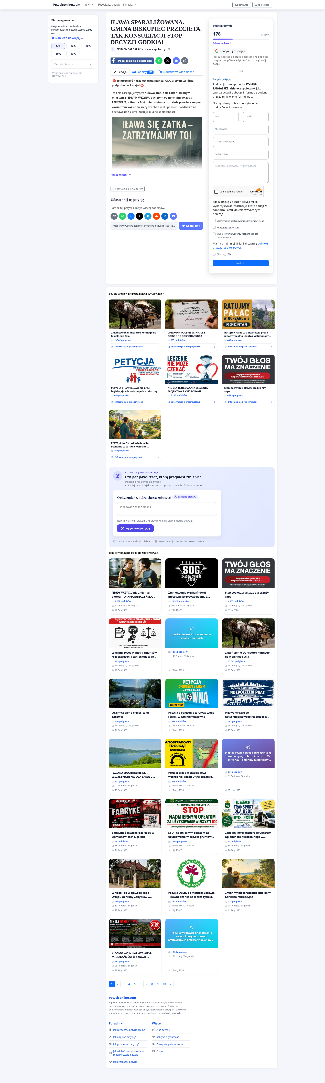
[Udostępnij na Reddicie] (156, 216)
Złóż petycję (262, 4)
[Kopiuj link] (184, 60)
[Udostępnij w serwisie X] (167, 60)
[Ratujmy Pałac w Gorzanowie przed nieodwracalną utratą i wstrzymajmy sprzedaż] (248, 325)
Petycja (122, 72)
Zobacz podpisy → (222, 42)
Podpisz (241, 263)
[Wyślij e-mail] (176, 60)
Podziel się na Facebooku (135, 61)
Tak (219, 254)
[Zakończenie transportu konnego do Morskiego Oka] (135, 325)
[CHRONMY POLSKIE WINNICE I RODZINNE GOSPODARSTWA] (191, 325)
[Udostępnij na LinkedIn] (164, 216)
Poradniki (116, 1023)
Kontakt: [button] (128, 4)
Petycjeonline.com (66, 4)
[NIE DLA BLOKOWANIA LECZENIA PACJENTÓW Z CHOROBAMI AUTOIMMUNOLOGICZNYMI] (191, 380)
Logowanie (241, 4)
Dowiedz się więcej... (69, 38)
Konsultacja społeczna (228, 227)
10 (164, 984)
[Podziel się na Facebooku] (131, 216)
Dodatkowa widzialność (178, 72)
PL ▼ (91, 4)
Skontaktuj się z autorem (129, 188)
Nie (229, 254)
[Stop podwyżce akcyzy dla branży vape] (248, 380)
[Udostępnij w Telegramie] (147, 216)
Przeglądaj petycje (109, 4)
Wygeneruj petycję (137, 528)
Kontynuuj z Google (232, 51)
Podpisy (144, 72)
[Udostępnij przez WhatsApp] (158, 60)
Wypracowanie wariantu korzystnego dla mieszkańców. (237, 235)
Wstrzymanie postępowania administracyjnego (240, 220)
